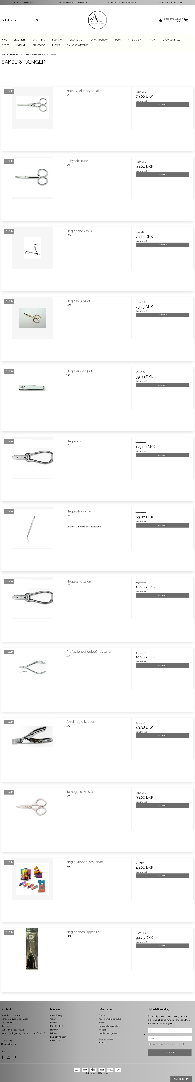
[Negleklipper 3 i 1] (32, 398)
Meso (118, 40)
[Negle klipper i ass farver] (32, 889)
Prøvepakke (39, 45)
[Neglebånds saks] (32, 258)
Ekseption (19, 40)
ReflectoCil (55, 1040)
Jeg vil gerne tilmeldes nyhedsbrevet (172, 1044)
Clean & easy (56, 1015)
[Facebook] (2, 1057)
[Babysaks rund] (32, 188)
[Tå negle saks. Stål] (32, 819)
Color (53, 1019)
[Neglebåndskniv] (32, 538)
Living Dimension (99, 40)
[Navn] (170, 1030)
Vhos (4, 40)
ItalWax (53, 1033)
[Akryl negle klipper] (32, 749)
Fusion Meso (38, 40)
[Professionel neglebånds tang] (32, 679)
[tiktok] (15, 1057)
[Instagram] (8, 1057)
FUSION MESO (57, 1026)
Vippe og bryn (135, 40)
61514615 (7, 1040)
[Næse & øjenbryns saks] (32, 118)
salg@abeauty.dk (12, 1044)
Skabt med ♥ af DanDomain (97, 1073)
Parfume (20, 45)
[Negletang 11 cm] (32, 608)
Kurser (56, 45)
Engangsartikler (172, 40)
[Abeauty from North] (97, 20)
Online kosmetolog (78, 45)
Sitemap (5, 1051)
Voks (152, 40)
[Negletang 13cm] (32, 468)
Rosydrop (57, 40)
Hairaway (54, 1030)
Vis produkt (162, 104)
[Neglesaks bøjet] (32, 328)
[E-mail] (170, 1038)
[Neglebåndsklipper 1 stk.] (32, 959)
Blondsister (76, 40)
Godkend (169, 1052)
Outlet (5, 45)
